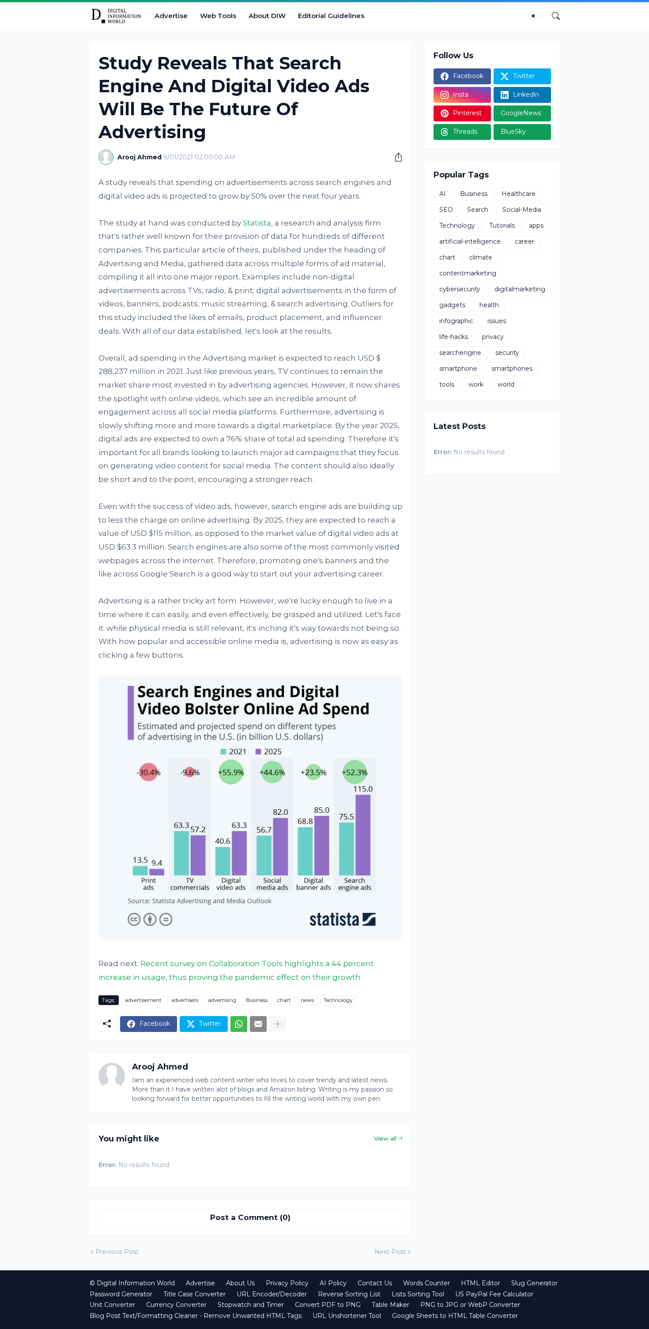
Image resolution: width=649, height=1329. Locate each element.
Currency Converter (176, 1305)
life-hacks (453, 337)
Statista (257, 222)
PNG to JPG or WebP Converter (470, 1305)
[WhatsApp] (238, 1024)
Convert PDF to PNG (328, 1305)
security (507, 353)
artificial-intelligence (470, 241)
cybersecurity (459, 289)
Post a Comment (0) (250, 1217)
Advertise (171, 15)
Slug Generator (534, 1283)
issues (496, 321)
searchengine (460, 353)
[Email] (258, 1024)
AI (442, 194)
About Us (240, 1283)
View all (385, 1138)
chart (284, 1000)
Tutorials (502, 226)
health (489, 305)
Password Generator (121, 1294)
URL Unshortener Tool (347, 1316)
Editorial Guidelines (331, 15)
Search (477, 210)
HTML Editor (480, 1283)
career (524, 241)
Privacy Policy (287, 1283)
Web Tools (218, 15)
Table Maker (390, 1305)
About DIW (267, 15)
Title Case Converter (194, 1294)
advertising (222, 1000)
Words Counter (426, 1283)
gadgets (452, 305)
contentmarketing (467, 273)
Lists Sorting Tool (418, 1294)
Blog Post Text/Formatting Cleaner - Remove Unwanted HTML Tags (196, 1316)
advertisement (143, 1000)
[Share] (395, 157)
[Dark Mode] (536, 15)
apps (536, 226)
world (506, 384)
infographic (456, 321)
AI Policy (333, 1283)
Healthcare (519, 194)
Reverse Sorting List (349, 1294)
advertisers (184, 1000)
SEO (446, 210)
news (307, 1000)
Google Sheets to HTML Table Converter (455, 1316)
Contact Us (375, 1283)
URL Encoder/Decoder (272, 1294)
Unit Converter (112, 1305)
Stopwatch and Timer (251, 1305)
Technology (338, 1000)
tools (446, 384)
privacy (493, 337)
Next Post (390, 1252)
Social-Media (521, 210)
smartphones (511, 369)
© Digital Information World (132, 1283)
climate (480, 257)
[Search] (552, 15)
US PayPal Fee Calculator (494, 1294)
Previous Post (117, 1252)
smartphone (458, 369)
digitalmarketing (519, 289)
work (475, 384)
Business (257, 1000)
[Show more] (277, 1024)
